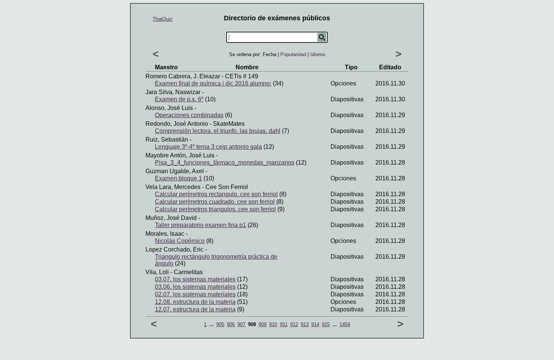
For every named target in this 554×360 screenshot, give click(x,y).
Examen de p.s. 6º (179, 99)
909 (262, 324)
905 (220, 324)
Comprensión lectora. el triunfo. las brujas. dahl (217, 131)
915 (326, 324)
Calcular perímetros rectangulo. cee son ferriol (216, 194)
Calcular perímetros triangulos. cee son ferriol (215, 209)
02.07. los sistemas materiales (195, 294)
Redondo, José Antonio (176, 124)
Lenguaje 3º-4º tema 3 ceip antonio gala (208, 146)
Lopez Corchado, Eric (174, 249)
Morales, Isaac (164, 233)
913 (305, 324)
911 (284, 324)
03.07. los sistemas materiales (195, 279)
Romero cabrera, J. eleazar (182, 76)
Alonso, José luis (169, 108)
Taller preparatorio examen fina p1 (200, 225)
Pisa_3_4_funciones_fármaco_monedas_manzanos (224, 162)
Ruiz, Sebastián (166, 139)
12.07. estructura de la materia (195, 309)
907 (241, 324)
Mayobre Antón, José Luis (179, 155)
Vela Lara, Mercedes (172, 187)
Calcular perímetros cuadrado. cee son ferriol (215, 201)
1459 (345, 324)
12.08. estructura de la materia (195, 302)
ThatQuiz (163, 19)
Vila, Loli (157, 272)
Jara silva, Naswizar (172, 92)
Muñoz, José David (171, 218)
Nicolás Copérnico (180, 241)
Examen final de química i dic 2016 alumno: (213, 83)
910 (273, 324)
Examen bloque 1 (178, 178)
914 (315, 324)
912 (294, 324)
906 (231, 324)
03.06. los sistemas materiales (195, 287)
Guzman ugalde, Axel (174, 171)
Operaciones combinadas (189, 115)
